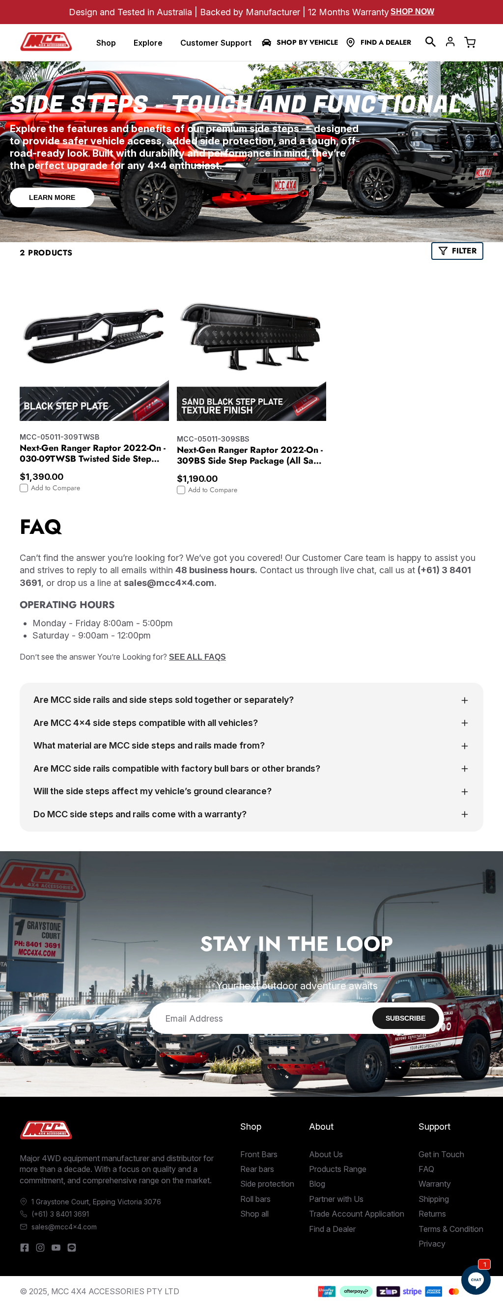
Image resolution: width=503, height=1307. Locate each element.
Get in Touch (441, 1154)
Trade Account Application (356, 1214)
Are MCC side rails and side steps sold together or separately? (163, 700)
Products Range (337, 1169)
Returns (432, 1214)
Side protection (267, 1184)
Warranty (435, 1184)
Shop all (254, 1214)
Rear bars (257, 1169)
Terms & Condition (451, 1229)
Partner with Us (336, 1199)
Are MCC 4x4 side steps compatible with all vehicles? (145, 723)
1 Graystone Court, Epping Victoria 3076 (96, 1201)
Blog (317, 1184)
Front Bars (259, 1154)
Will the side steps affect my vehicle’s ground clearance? (152, 791)
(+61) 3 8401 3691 (60, 1214)
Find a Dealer (386, 42)
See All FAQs (197, 657)
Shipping (434, 1199)
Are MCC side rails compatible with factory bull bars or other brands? (176, 768)
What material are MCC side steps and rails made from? (149, 745)
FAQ (426, 1169)
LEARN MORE (52, 197)
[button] (431, 42)
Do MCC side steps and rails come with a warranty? (140, 814)
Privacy (432, 1244)
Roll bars (255, 1199)
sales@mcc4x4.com (64, 1227)
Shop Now (412, 11)
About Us (326, 1154)
